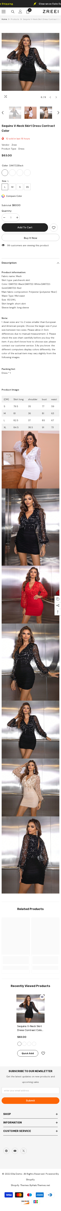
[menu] (4, 12)
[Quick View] (42, 996)
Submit (30, 1100)
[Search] (13, 12)
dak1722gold (24, 1044)
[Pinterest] (6, 1151)
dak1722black (19, 1044)
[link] (16, 960)
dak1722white (34, 1044)
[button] (50, 97)
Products (15, 19)
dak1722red (29, 1044)
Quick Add (28, 1053)
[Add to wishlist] (54, 228)
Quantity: (7, 210)
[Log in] (20, 11)
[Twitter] (23, 1151)
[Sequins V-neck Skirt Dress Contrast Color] (30, 1008)
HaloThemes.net (41, 1185)
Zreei (14, 144)
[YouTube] (15, 1151)
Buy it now (30, 238)
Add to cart (24, 227)
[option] (30, 62)
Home (4, 19)
